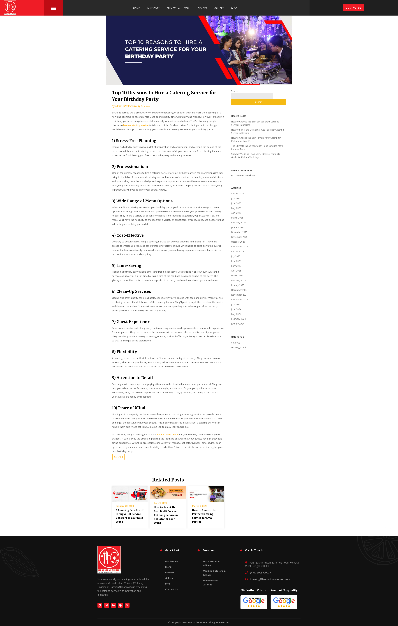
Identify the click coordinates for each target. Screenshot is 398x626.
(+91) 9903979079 (260, 572)
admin (118, 106)
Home (136, 8)
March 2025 (237, 275)
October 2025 (238, 241)
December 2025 (239, 232)
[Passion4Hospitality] (284, 601)
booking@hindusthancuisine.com (270, 579)
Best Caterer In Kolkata (211, 563)
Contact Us (353, 7)
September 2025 (239, 246)
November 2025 (239, 236)
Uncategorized (238, 347)
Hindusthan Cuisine (167, 434)
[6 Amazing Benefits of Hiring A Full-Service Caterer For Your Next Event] (130, 493)
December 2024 (239, 289)
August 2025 (237, 251)
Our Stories (171, 561)
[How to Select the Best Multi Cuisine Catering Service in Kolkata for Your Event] (168, 491)
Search (234, 91)
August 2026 (237, 193)
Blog (234, 8)
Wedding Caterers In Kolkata (214, 572)
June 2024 (236, 309)
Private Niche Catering (210, 582)
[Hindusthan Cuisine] (253, 601)
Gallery (219, 8)
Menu (187, 8)
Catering (118, 456)
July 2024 (235, 304)
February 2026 (238, 222)
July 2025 (235, 256)
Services (171, 8)
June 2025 (236, 261)
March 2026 (237, 217)
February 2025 (238, 280)
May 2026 (236, 208)
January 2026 (237, 227)
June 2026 (236, 203)
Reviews (202, 8)
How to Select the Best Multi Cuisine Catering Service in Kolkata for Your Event (166, 515)
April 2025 (236, 270)
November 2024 (239, 294)
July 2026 (235, 198)
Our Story (153, 8)
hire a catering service (136, 125)
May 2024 (236, 314)
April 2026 (236, 212)
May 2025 (236, 265)
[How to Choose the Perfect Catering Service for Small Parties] (206, 493)
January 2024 (237, 323)
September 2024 (239, 299)
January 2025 (237, 285)
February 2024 (238, 318)
